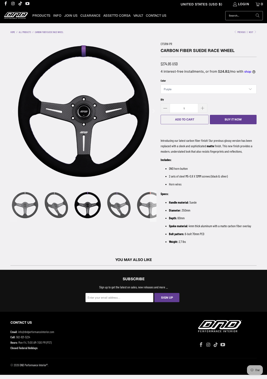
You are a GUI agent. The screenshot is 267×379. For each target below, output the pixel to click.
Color (163, 80)
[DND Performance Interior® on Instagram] (12, 4)
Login (243, 4)
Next (251, 31)
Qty (162, 99)
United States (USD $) (201, 4)
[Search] (257, 15)
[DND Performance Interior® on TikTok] (20, 4)
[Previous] (13, 111)
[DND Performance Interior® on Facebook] (5, 4)
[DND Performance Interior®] (16, 15)
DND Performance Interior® (34, 365)
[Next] (153, 111)
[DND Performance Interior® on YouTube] (27, 4)
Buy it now (233, 119)
